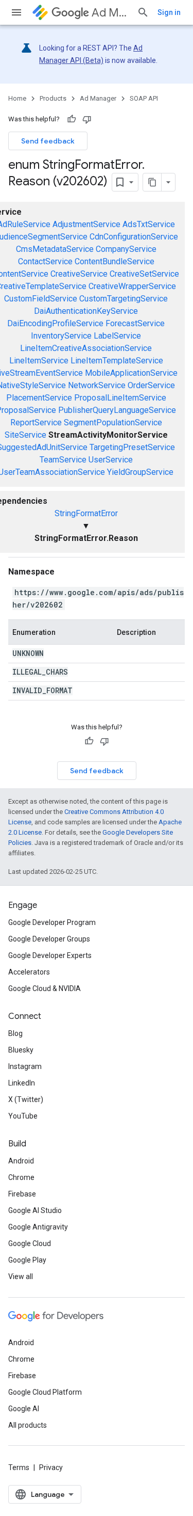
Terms (18, 1467)
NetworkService (97, 385)
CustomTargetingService (123, 299)
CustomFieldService (40, 299)
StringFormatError (86, 513)
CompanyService (126, 249)
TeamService (63, 460)
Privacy (51, 1467)
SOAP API (144, 98)
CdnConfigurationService (134, 237)
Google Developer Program (52, 922)
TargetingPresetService (132, 447)
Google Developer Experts (50, 955)
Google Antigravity (38, 1227)
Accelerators (29, 972)
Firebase (22, 1194)
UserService (111, 460)
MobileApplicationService (131, 373)
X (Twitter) (25, 1099)
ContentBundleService (114, 261)
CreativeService (79, 274)
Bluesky (20, 1050)
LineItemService (38, 360)
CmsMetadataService (55, 249)
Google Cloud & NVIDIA (44, 988)
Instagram (25, 1066)
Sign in (169, 12)
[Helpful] (71, 119)
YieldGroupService (140, 472)
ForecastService (135, 323)
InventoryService (61, 336)
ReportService (36, 422)
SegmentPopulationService (113, 422)
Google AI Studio (35, 1210)
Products (53, 98)
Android (21, 1161)
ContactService (45, 261)
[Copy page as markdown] (152, 182)
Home (17, 98)
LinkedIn (21, 1083)
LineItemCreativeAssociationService (86, 348)
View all (20, 1276)
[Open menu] (16, 12)
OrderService (151, 385)
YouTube (23, 1116)
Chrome (21, 1177)
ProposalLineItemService (120, 398)
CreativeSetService (144, 274)
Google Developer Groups (49, 939)
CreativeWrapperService (132, 286)
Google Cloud (29, 1243)
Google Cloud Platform (45, 1392)
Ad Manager (110, 13)
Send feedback (48, 141)
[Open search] (143, 12)
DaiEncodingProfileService (55, 323)
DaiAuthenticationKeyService (86, 311)
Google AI (23, 1409)
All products (27, 1425)
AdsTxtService (148, 224)
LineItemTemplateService (117, 360)
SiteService (25, 435)
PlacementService (39, 398)
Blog (15, 1033)
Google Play (27, 1260)
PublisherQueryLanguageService (117, 410)
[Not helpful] (87, 119)
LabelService (117, 336)
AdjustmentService (86, 224)
